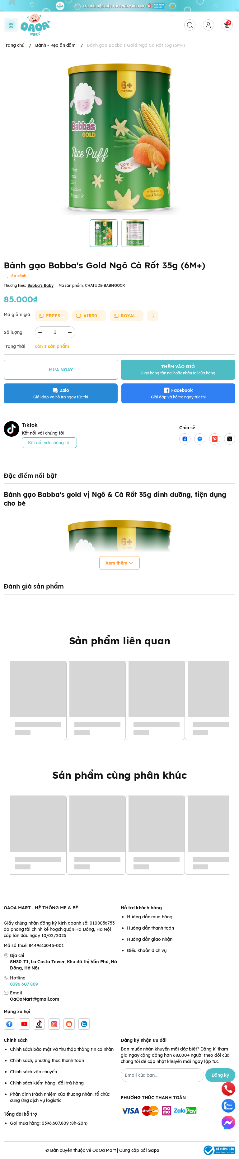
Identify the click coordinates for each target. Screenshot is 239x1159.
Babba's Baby (40, 285)
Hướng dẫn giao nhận (149, 939)
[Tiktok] (39, 1024)
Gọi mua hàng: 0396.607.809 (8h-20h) (48, 1123)
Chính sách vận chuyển (33, 1072)
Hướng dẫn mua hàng (149, 917)
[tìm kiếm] (190, 25)
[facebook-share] (184, 439)
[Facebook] (9, 1024)
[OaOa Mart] (35, 25)
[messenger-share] (199, 439)
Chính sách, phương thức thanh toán (47, 1060)
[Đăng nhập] (208, 25)
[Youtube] (24, 1024)
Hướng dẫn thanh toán (150, 928)
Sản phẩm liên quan (119, 640)
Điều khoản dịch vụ (146, 950)
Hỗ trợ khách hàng (141, 908)
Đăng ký (220, 1075)
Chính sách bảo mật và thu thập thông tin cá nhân (62, 1049)
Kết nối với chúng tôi (49, 442)
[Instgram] (54, 1024)
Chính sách (16, 1040)
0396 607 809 (24, 984)
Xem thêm (116, 563)
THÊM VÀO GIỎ (178, 369)
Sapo (153, 1150)
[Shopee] (69, 1024)
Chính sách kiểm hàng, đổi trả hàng (47, 1083)
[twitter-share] (229, 439)
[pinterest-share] (214, 439)
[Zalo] (84, 1024)
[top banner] (119, 6)
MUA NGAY (61, 370)
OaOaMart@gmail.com (34, 999)
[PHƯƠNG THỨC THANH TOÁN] (178, 1111)
